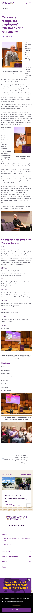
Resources (6, 551)
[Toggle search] (26, 3)
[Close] (31, 596)
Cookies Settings (16, 605)
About (4, 567)
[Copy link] (3, 36)
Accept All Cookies (16, 609)
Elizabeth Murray (24, 457)
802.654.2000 (7, 544)
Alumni (4, 562)
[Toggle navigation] (30, 3)
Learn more (8, 504)
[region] (16, 603)
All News (5, 8)
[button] (13, 505)
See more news (25, 474)
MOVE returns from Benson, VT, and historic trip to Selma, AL (16, 498)
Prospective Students (10, 556)
